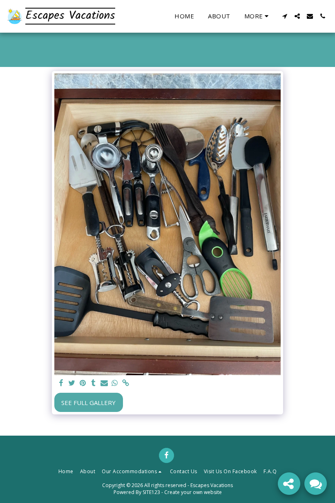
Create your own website (193, 492)
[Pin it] (83, 383)
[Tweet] (72, 383)
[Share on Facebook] (61, 383)
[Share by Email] (104, 383)
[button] (284, 16)
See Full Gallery (88, 402)
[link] (126, 383)
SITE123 (151, 492)
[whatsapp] (115, 383)
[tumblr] (93, 383)
